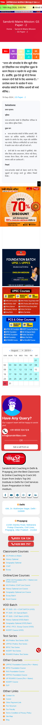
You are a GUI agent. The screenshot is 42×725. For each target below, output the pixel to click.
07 (31, 365)
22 (36, 374)
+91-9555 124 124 (19, 430)
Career (8, 699)
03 (10, 365)
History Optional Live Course (17, 589)
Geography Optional (13, 563)
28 (31, 378)
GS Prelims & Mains (14, 556)
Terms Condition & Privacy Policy (18, 713)
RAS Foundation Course (15, 671)
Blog (7, 720)
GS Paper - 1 (13, 54)
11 (15, 369)
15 (36, 369)
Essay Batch (11, 596)
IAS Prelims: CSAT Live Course (18, 585)
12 (20, 369)
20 (25, 374)
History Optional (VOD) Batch (17, 620)
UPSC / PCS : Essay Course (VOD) (20, 627)
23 (5, 378)
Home (9, 29)
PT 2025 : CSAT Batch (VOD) (17, 616)
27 (25, 378)
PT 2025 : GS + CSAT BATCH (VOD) (20, 609)
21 (31, 374)
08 (36, 365)
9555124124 (22, 2)
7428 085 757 (22, 544)
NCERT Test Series (13, 651)
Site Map (9, 716)
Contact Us (10, 695)
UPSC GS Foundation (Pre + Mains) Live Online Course (21, 581)
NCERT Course (12, 682)
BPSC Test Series (13, 647)
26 (20, 378)
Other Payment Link (13, 702)
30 (5, 383)
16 (5, 374)
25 (15, 378)
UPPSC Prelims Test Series (16, 644)
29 (36, 378)
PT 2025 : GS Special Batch (16, 613)
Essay (8, 570)
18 (15, 374)
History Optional (12, 559)
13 (25, 369)
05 (20, 365)
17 (10, 374)
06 (25, 365)
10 (10, 369)
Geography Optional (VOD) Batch (19, 623)
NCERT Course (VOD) (15, 630)
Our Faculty (10, 709)
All (6, 51)
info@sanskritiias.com (14, 435)
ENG (3, 2)
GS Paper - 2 (21, 54)
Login (31, 2)
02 (5, 365)
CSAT (8, 566)
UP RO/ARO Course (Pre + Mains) (19, 678)
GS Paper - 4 (36, 54)
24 (10, 378)
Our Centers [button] (11, 2)
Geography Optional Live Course (18, 592)
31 (10, 383)
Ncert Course (11, 599)
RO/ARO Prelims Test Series (17, 654)
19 (20, 374)
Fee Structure (11, 706)
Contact (37, 2)
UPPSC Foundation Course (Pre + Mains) (22, 665)
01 (36, 360)
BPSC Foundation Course (16, 668)
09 (5, 369)
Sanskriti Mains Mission (25, 29)
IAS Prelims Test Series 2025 (17, 640)
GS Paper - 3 (29, 54)
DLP (7, 685)
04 (15, 365)
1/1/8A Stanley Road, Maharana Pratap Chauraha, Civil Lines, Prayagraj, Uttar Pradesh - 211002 (21, 527)
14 (31, 369)
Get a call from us (21, 447)
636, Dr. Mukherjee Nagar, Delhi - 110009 (21, 509)
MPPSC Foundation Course (16, 675)
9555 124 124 (22, 538)
